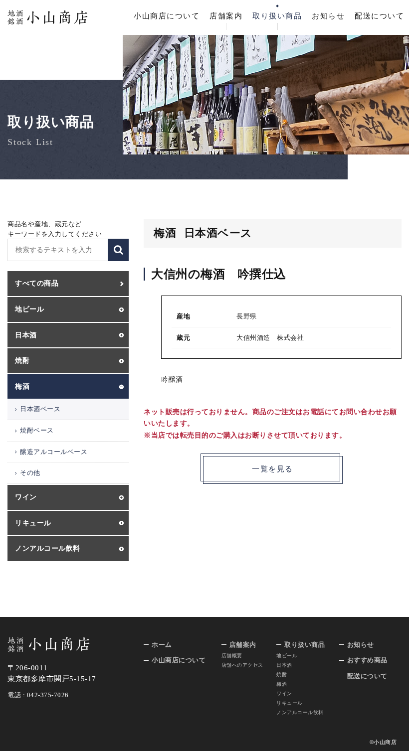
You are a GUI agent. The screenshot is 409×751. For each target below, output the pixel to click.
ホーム (162, 644)
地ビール (286, 655)
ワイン (284, 693)
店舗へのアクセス (242, 665)
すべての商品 (36, 283)
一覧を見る (272, 469)
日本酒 (284, 665)
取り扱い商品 (277, 16)
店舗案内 (225, 16)
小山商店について (167, 16)
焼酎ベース (37, 430)
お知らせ (328, 16)
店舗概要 (231, 655)
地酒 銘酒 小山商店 (47, 17)
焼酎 (281, 674)
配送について (379, 16)
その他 (30, 472)
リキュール (289, 703)
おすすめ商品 (367, 660)
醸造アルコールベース (53, 451)
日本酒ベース (40, 409)
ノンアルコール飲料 (300, 712)
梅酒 (281, 684)
